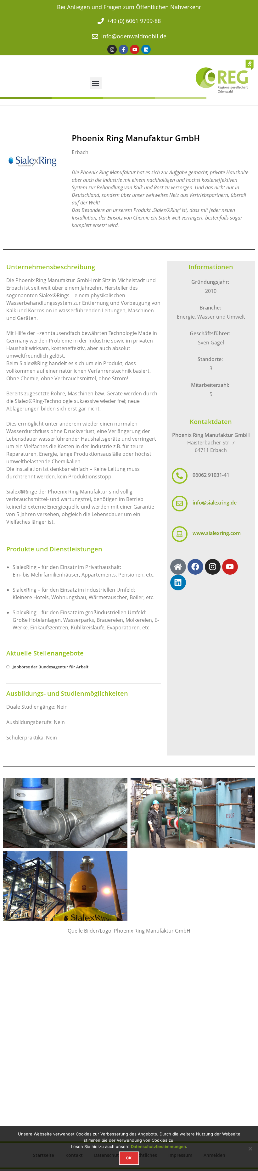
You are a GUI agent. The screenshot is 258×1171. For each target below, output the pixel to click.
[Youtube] (134, 49)
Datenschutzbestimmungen (158, 1146)
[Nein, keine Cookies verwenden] (250, 1149)
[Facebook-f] (123, 49)
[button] (96, 83)
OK (129, 1158)
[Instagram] (112, 49)
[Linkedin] (146, 49)
